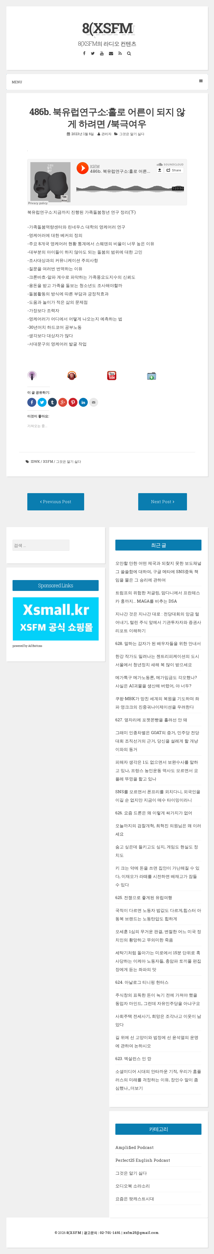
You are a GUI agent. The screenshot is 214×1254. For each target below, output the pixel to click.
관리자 (106, 134)
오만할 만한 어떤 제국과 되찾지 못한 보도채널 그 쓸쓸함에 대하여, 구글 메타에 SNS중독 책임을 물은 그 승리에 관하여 (158, 571)
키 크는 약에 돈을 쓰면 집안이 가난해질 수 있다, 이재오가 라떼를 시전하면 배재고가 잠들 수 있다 (157, 876)
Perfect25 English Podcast (142, 1160)
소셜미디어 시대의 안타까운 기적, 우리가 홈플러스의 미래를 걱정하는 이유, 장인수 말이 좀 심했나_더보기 (158, 1079)
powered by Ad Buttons (27, 646)
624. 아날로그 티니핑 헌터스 (142, 982)
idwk (35, 461)
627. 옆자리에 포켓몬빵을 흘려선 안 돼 (151, 719)
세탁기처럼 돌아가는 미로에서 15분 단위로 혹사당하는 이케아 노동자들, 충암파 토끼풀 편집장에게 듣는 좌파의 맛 (158, 961)
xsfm (48, 461)
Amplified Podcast (134, 1147)
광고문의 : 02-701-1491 (102, 1232)
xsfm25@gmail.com (141, 1232)
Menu (17, 82)
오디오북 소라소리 (132, 1186)
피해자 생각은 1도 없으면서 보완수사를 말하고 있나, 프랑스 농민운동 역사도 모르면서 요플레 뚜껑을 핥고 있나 (156, 770)
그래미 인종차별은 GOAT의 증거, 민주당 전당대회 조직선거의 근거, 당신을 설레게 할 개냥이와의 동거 (157, 741)
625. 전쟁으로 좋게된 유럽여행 (143, 897)
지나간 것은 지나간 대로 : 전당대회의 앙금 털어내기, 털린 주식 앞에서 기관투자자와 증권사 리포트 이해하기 (158, 622)
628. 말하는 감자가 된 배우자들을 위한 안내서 (158, 643)
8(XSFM (107, 28)
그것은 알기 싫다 (131, 134)
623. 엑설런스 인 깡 (133, 1058)
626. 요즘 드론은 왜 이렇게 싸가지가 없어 (153, 812)
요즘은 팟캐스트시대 (134, 1198)
